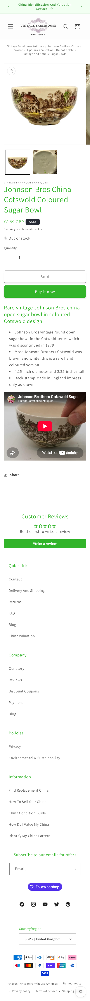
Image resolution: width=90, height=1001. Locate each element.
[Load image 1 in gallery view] (17, 162)
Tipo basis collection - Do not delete (50, 50)
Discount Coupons (24, 691)
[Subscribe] (75, 869)
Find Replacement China (29, 790)
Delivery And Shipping (27, 590)
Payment (16, 702)
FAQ (12, 613)
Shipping (9, 229)
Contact (15, 579)
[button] (10, 27)
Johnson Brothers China (63, 46)
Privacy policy (21, 991)
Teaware (17, 50)
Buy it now (45, 291)
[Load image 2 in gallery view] (45, 162)
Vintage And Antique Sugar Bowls (45, 54)
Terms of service (46, 991)
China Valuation (22, 635)
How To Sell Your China (28, 801)
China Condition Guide (27, 813)
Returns (15, 601)
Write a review (45, 543)
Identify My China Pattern (29, 835)
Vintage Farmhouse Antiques (25, 46)
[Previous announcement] (9, 7)
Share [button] (14, 474)
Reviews (15, 679)
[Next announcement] (81, 7)
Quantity (10, 248)
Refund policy (72, 983)
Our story (16, 668)
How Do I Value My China (29, 824)
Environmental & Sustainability (34, 757)
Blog (12, 624)
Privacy (15, 746)
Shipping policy (72, 991)
